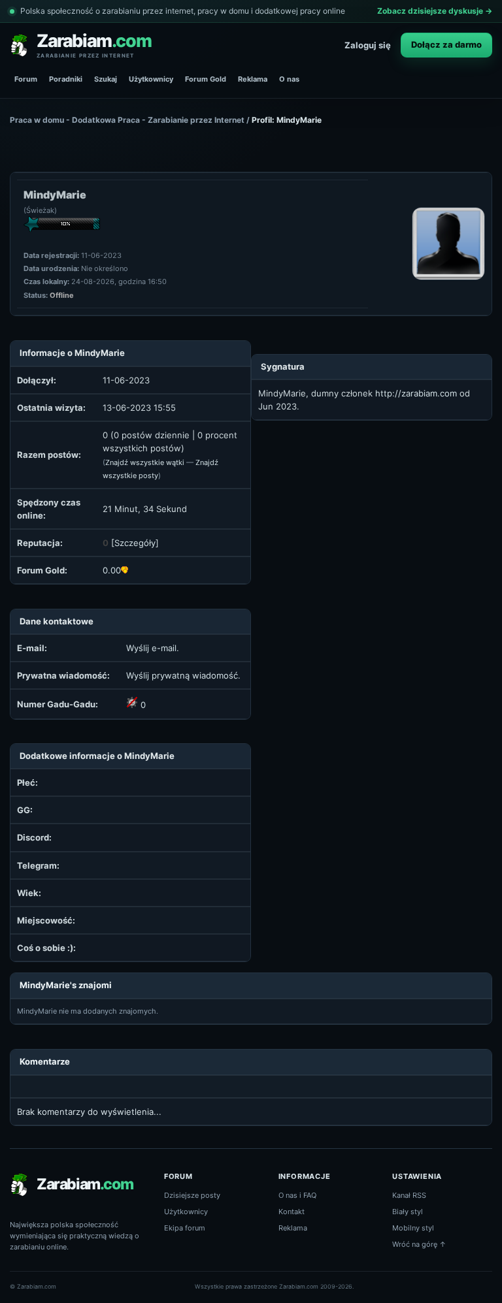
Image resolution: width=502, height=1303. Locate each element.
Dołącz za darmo (446, 44)
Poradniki (65, 79)
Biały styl (407, 1211)
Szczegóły (135, 543)
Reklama (252, 79)
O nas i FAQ (297, 1195)
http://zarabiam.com (416, 393)
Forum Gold (205, 79)
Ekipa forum (184, 1227)
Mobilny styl (413, 1227)
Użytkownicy (151, 79)
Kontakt (291, 1211)
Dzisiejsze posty (192, 1195)
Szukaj (105, 79)
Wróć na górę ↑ (419, 1244)
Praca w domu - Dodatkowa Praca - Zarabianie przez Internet (127, 120)
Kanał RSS (409, 1195)
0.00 (112, 570)
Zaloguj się (367, 45)
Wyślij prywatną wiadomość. (183, 675)
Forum (25, 79)
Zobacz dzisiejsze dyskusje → (434, 11)
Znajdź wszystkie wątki (144, 462)
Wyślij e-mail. (152, 648)
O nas (289, 79)
